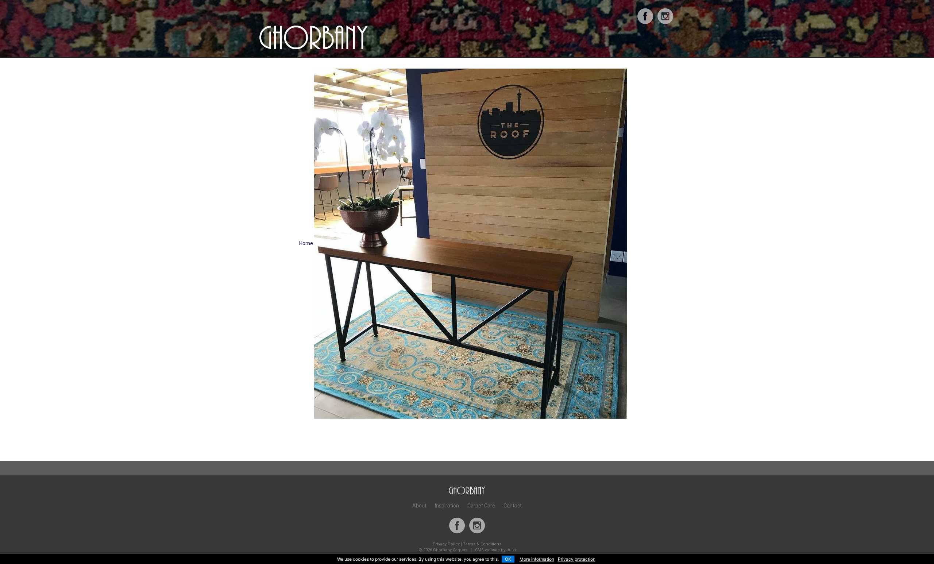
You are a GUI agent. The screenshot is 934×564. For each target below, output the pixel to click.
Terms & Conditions (482, 544)
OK (508, 559)
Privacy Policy (446, 544)
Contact (512, 506)
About (419, 506)
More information (537, 559)
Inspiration (447, 506)
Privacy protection (576, 559)
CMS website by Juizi (495, 550)
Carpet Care (481, 506)
